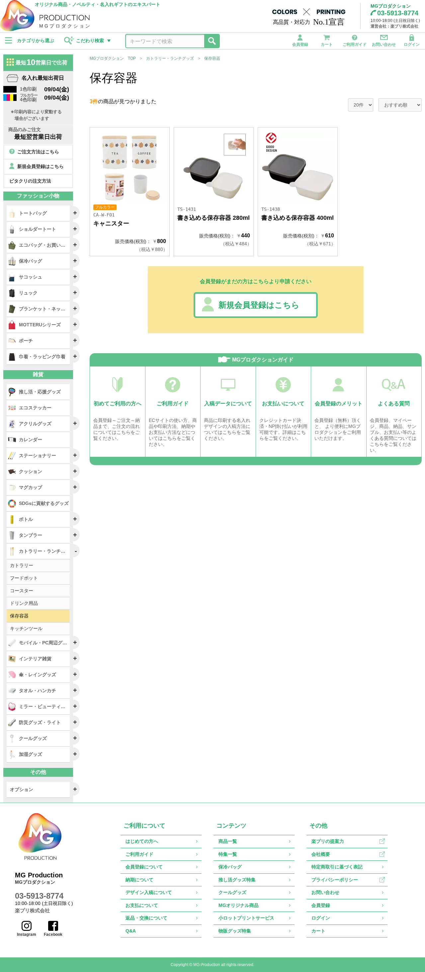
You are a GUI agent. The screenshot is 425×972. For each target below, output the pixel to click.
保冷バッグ (230, 866)
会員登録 (300, 44)
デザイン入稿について (149, 892)
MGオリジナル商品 (238, 905)
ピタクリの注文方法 (30, 181)
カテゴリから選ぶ (35, 40)
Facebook (53, 934)
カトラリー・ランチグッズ (170, 58)
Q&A (131, 930)
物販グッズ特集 (234, 930)
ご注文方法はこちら (38, 151)
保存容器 (212, 58)
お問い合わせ (384, 44)
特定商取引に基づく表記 (337, 866)
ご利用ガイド (355, 44)
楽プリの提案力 (327, 841)
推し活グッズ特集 (237, 879)
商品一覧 (227, 841)
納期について (139, 879)
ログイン (412, 44)
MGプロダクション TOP (113, 58)
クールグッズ (232, 892)
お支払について (142, 905)
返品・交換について (146, 918)
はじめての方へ (142, 841)
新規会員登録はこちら (258, 304)
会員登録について (144, 866)
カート (327, 44)
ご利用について (144, 825)
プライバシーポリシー (334, 879)
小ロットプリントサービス (246, 918)
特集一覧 (227, 854)
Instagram (26, 934)
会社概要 (320, 854)
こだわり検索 (90, 40)
